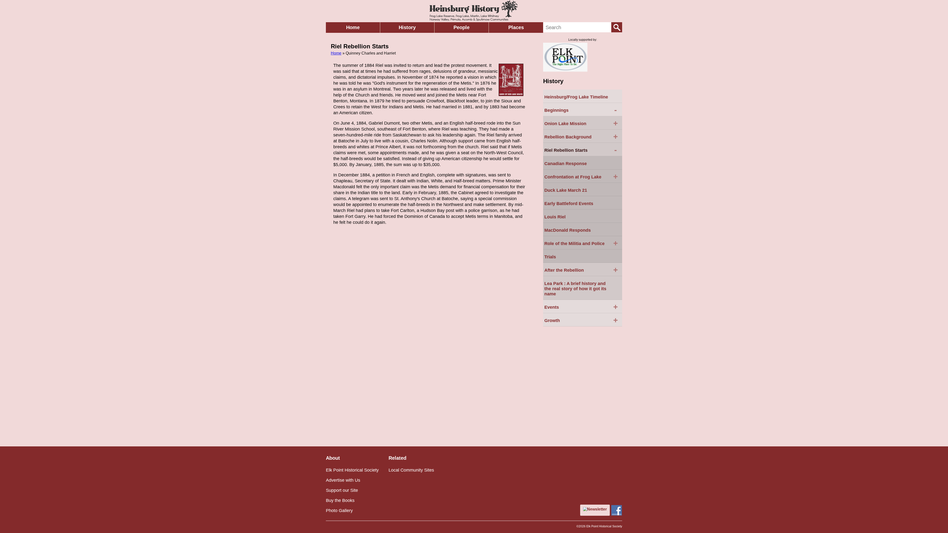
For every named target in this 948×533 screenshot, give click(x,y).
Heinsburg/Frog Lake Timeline (576, 97)
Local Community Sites (411, 470)
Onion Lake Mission (581, 123)
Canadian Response (565, 163)
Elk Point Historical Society (352, 470)
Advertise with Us (343, 480)
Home (353, 27)
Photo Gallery (339, 510)
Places (516, 27)
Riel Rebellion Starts (580, 149)
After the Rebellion (581, 269)
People (462, 27)
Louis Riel (555, 216)
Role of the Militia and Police (581, 243)
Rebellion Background (581, 136)
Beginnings (580, 109)
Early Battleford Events (568, 203)
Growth (581, 320)
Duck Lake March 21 (565, 190)
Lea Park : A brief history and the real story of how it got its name (575, 288)
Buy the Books (340, 500)
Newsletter (597, 509)
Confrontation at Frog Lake (581, 176)
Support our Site (342, 490)
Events (581, 306)
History (407, 27)
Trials (550, 256)
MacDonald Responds (567, 230)
